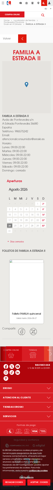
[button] (26, 84)
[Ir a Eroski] (44, 3)
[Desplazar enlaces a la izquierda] (3, 353)
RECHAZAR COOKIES (14, 482)
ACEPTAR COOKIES (39, 482)
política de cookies (38, 470)
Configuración (26, 477)
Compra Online (12, 14)
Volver (7, 38)
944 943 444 (42, 365)
